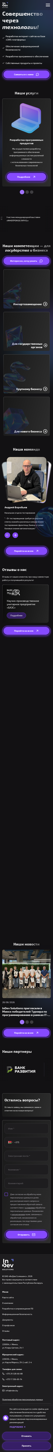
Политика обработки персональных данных (22, 1399)
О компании (7, 1303)
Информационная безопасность (17, 1314)
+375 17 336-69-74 (14, 1379)
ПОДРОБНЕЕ (16, 1426)
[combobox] (10, 1142)
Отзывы (5, 1331)
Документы (7, 1320)
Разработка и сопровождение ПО (17, 1308)
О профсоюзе (8, 1325)
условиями (30, 1207)
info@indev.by (12, 1390)
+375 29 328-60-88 (14, 1373)
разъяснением (18, 1214)
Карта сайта (8, 1297)
